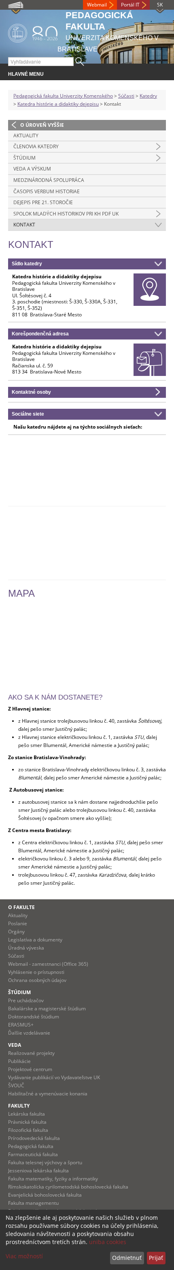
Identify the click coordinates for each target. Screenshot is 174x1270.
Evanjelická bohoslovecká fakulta (45, 1194)
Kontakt (24, 224)
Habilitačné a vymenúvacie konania (47, 1093)
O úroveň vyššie (42, 125)
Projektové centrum (30, 1069)
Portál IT (130, 4)
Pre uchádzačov (26, 1000)
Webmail (97, 4)
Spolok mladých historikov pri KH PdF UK (66, 213)
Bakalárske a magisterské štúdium (47, 1008)
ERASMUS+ (21, 1024)
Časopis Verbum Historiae (46, 191)
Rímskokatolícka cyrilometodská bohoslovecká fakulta (68, 1186)
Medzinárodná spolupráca (48, 180)
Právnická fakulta (27, 1121)
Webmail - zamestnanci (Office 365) (48, 964)
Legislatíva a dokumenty (35, 939)
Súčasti (126, 95)
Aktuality (25, 135)
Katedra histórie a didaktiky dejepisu (58, 103)
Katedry (148, 95)
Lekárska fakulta (26, 1113)
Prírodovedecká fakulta (34, 1138)
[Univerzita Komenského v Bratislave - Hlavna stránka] (32, 31)
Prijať (156, 1257)
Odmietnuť (127, 1257)
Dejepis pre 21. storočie (43, 202)
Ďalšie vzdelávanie (29, 1032)
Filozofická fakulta (28, 1130)
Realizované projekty (31, 1053)
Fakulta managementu (33, 1203)
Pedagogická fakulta (30, 1146)
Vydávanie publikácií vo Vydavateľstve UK (54, 1077)
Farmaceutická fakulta (33, 1154)
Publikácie (19, 1061)
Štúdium (24, 157)
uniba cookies (107, 1242)
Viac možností (24, 1256)
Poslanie (17, 923)
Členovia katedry (36, 146)
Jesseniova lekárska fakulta (38, 1170)
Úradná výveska (26, 947)
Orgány (16, 931)
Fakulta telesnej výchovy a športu (45, 1162)
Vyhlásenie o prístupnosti (36, 972)
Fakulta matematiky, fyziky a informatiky (53, 1178)
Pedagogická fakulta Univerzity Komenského (63, 95)
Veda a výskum (32, 168)
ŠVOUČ (16, 1085)
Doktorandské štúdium (33, 1016)
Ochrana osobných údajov (37, 980)
